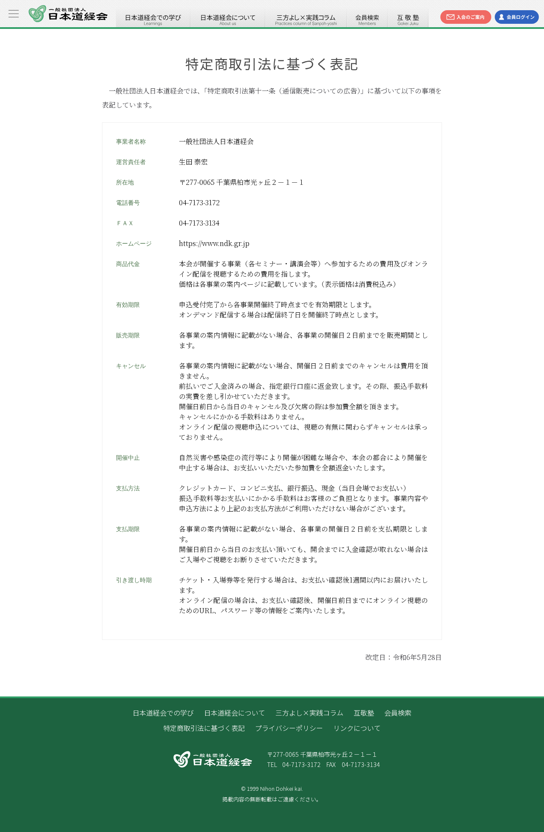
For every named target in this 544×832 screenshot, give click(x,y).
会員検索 (367, 17)
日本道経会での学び (153, 17)
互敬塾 (408, 17)
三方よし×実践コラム (306, 17)
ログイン (517, 17)
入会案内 (466, 17)
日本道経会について (227, 17)
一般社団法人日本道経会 (68, 13)
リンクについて (357, 728)
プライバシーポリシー (289, 728)
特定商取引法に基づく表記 (204, 728)
